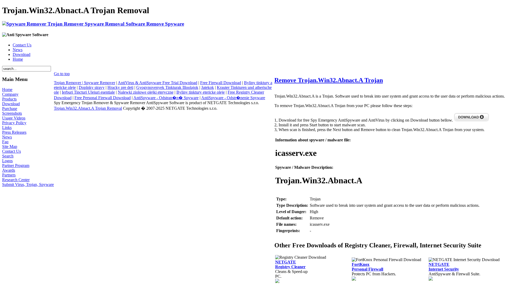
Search (7, 156)
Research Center (16, 179)
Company (10, 94)
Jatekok (207, 87)
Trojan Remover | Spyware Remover (84, 82)
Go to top (62, 73)
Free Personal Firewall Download (102, 97)
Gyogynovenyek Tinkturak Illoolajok (167, 87)
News (17, 49)
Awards (8, 170)
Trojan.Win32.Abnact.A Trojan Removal (88, 108)
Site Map (9, 146)
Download (21, 54)
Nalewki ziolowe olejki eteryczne (145, 92)
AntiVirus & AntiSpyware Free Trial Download (157, 82)
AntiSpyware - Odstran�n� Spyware (166, 97)
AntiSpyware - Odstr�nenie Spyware (233, 97)
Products (9, 99)
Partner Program (15, 165)
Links (7, 127)
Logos (7, 161)
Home (18, 59)
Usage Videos (13, 118)
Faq (5, 142)
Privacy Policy (14, 123)
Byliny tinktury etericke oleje (200, 92)
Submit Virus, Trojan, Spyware (28, 184)
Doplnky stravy (92, 87)
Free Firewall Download (220, 82)
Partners (9, 175)
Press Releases (14, 132)
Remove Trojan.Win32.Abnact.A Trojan (328, 80)
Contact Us (22, 45)
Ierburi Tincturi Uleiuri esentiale (88, 92)
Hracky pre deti (120, 87)
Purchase (9, 108)
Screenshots (12, 113)
